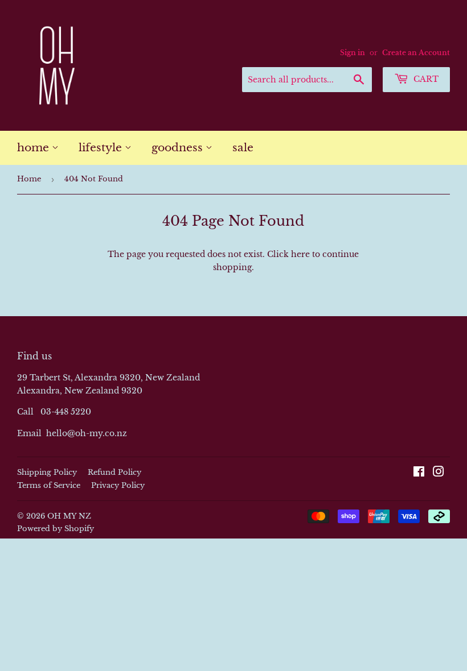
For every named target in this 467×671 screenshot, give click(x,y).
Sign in (352, 52)
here (300, 254)
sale (242, 147)
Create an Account (416, 52)
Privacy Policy (118, 485)
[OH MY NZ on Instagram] (438, 473)
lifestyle (102, 147)
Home (29, 179)
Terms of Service (48, 485)
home (34, 147)
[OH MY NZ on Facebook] (419, 473)
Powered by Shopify (55, 528)
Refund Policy (114, 472)
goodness (178, 147)
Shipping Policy (47, 472)
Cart (425, 79)
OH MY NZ (69, 516)
